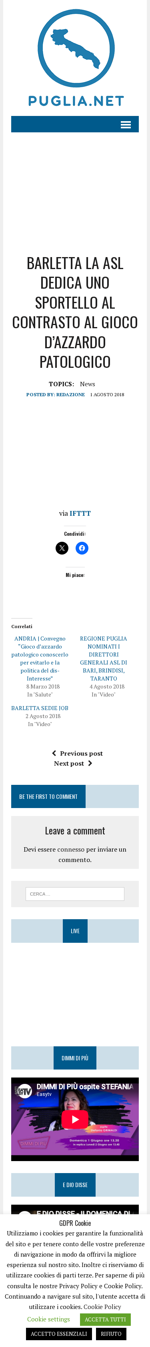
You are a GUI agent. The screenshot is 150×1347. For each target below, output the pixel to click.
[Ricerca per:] (75, 893)
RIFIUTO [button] (111, 1333)
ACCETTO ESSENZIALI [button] (59, 1333)
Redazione (70, 394)
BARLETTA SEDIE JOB (39, 708)
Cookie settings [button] (48, 1319)
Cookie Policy (102, 1307)
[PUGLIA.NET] (75, 58)
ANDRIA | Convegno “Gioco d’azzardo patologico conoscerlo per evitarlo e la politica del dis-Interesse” (39, 658)
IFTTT (80, 513)
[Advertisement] (75, 187)
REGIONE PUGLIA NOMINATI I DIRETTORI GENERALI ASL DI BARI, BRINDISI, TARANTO (103, 658)
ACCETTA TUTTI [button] (105, 1319)
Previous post (81, 753)
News (87, 384)
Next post (69, 763)
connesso (70, 849)
